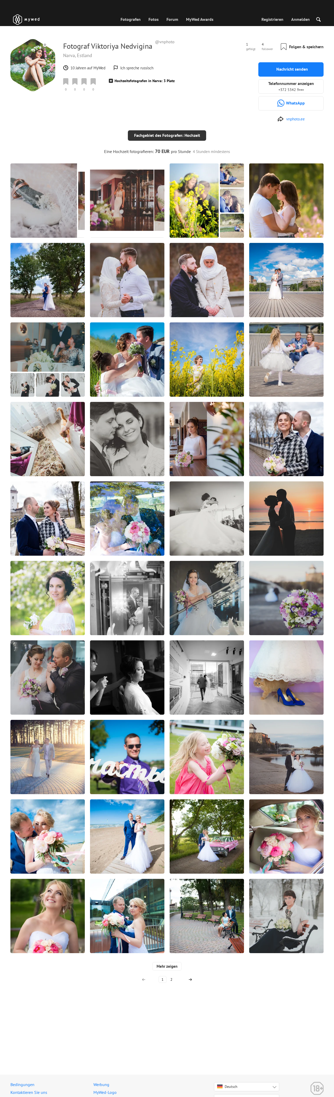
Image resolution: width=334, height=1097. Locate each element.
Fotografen (131, 19)
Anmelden (300, 19)
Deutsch (231, 1086)
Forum (172, 19)
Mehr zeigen (167, 966)
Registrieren (272, 19)
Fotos (153, 19)
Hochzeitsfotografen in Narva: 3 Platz (145, 80)
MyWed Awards (199, 19)
